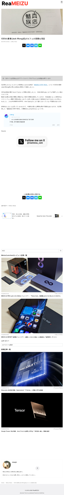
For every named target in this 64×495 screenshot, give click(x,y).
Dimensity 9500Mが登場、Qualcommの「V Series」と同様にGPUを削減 (22, 390)
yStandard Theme (23, 493)
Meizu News (14, 41)
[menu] (61, 2)
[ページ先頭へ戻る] (37, 468)
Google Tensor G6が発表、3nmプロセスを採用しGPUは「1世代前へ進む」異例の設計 (25, 431)
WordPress (42, 493)
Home (2, 482)
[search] (61, 250)
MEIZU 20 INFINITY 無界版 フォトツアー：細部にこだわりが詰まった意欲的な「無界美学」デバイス (29, 337)
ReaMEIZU (36, 490)
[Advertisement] (32, 61)
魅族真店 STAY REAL (41, 85)
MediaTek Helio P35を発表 (44, 216)
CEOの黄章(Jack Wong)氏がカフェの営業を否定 (25, 482)
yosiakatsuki (31, 493)
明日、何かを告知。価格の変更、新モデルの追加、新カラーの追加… (21, 216)
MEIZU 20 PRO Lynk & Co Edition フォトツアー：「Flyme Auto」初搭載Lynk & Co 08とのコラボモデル (30, 296)
